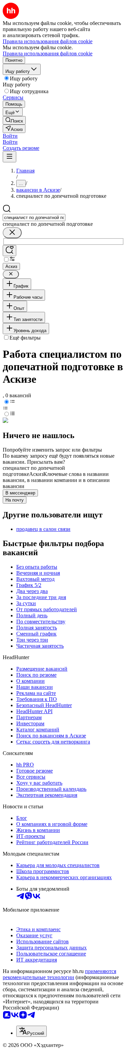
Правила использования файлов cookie (47, 53)
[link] (14, 120)
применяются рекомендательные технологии (59, 974)
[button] (10, 136)
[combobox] (34, 217)
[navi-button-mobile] (9, 156)
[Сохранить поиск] (9, 250)
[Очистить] (12, 232)
